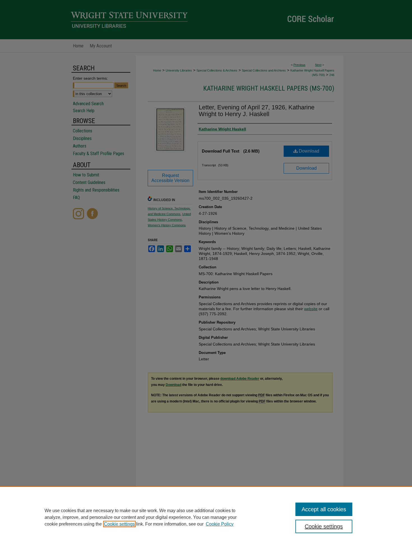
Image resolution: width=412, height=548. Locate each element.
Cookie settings (119, 524)
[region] (206, 517)
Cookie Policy (219, 524)
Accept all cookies (324, 509)
